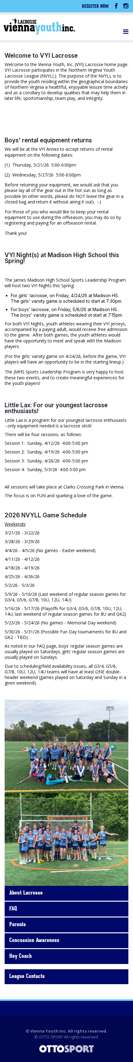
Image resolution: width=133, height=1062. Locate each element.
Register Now (95, 6)
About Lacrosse (26, 893)
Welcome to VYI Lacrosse (41, 55)
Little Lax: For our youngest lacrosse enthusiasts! (56, 408)
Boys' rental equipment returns (48, 140)
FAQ (13, 909)
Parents (17, 925)
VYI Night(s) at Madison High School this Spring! (62, 258)
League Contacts (27, 976)
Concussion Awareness (34, 941)
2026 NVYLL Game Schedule (46, 515)
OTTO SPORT (51, 1037)
